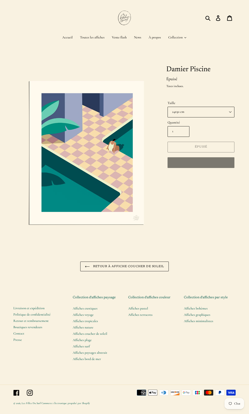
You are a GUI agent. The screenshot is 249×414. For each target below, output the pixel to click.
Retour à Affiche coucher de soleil (128, 266)
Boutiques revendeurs (27, 327)
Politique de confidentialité (32, 314)
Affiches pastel (138, 308)
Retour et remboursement (31, 321)
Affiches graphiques (197, 315)
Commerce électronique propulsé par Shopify (65, 403)
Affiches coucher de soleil (90, 334)
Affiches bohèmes (196, 308)
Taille (171, 103)
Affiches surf (81, 346)
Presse (17, 340)
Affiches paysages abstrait (90, 353)
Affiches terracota (140, 315)
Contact (18, 333)
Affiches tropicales (85, 321)
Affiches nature (83, 327)
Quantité (174, 122)
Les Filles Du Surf (31, 403)
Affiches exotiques (85, 308)
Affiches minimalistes (198, 321)
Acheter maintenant (201, 162)
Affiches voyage (83, 315)
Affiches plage (82, 340)
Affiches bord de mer (87, 359)
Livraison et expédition (28, 308)
